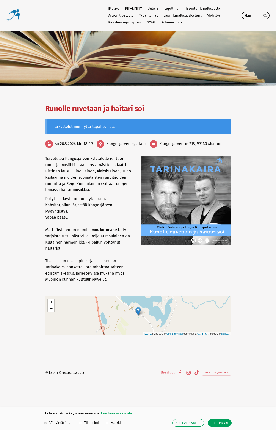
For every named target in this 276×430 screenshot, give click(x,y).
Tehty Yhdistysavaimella (216, 372)
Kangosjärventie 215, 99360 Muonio (190, 143)
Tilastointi (91, 423)
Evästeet (168, 372)
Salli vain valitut (188, 423)
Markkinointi (120, 423)
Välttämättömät (60, 423)
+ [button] (51, 302)
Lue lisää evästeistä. (117, 413)
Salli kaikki (219, 423)
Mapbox (225, 333)
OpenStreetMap (174, 333)
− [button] (51, 308)
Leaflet (148, 333)
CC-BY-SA (202, 333)
